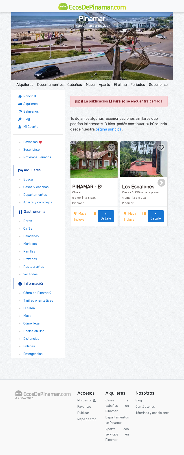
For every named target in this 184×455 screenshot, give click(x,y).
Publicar (83, 413)
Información (33, 283)
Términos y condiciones (152, 413)
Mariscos (29, 244)
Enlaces (28, 346)
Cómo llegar (31, 323)
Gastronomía (33, 211)
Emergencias (32, 354)
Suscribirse (158, 85)
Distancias (30, 339)
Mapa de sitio (86, 419)
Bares (27, 221)
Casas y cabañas (35, 187)
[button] (92, 76)
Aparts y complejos (37, 202)
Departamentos (50, 85)
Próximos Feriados (36, 157)
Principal (30, 96)
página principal (109, 129)
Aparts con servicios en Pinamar (117, 434)
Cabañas (74, 85)
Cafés (27, 229)
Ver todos (30, 274)
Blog (26, 119)
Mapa (90, 85)
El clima (120, 85)
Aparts (104, 85)
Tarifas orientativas (37, 301)
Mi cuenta (85, 400)
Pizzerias (29, 259)
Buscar (28, 179)
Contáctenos (145, 407)
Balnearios (30, 111)
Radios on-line (33, 331)
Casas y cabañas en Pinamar (117, 405)
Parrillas (28, 251)
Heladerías (30, 236)
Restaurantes (33, 267)
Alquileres (24, 85)
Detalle (106, 216)
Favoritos (30, 142)
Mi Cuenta (30, 127)
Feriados (138, 85)
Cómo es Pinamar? (37, 293)
